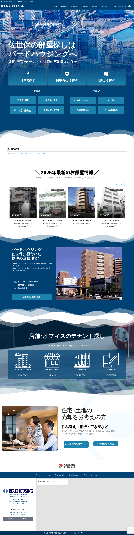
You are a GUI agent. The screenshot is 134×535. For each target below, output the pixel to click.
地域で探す (28, 80)
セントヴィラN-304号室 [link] (82, 220)
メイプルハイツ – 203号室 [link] (52, 220)
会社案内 (94, 6)
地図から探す (106, 80)
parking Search (81, 375)
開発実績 (85, 6)
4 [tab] (70, 229)
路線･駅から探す (67, 80)
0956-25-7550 (18, 509)
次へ (122, 184)
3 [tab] (67, 229)
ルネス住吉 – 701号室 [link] (111, 220)
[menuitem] (120, 6)
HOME (55, 6)
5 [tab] (73, 229)
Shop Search (52, 375)
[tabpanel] (23, 207)
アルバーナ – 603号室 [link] (23, 220)
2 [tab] (64, 229)
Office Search (23, 375)
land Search (111, 375)
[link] (23, 202)
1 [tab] (61, 229)
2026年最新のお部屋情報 (28, 189)
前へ (116, 184)
